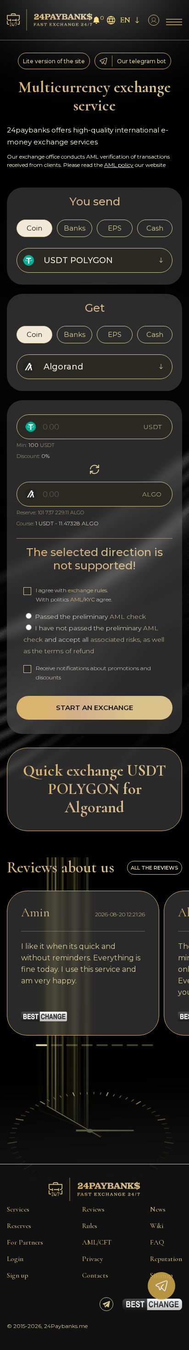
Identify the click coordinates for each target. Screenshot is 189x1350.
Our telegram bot (141, 61)
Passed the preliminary (89, 616)
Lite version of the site (54, 61)
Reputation (166, 1259)
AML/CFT (96, 1242)
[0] (96, 21)
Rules (89, 1226)
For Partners (25, 1242)
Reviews (93, 1209)
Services (18, 1209)
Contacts (95, 1275)
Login (15, 1259)
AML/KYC (82, 599)
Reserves (19, 1226)
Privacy (92, 1259)
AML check (128, 616)
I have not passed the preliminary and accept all (93, 639)
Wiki (156, 1226)
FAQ (157, 1242)
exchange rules (87, 590)
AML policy (118, 164)
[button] (41, 1045)
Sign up (17, 1275)
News (158, 1209)
